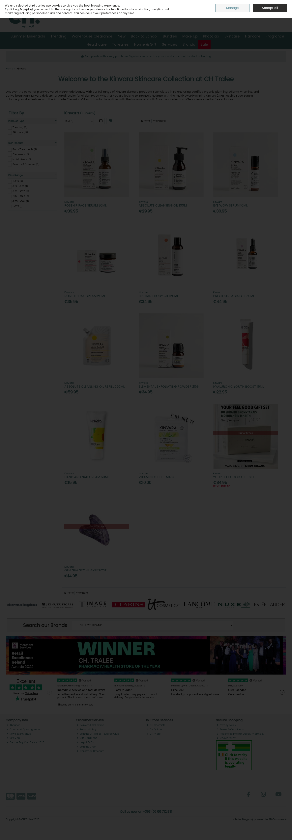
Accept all (270, 8)
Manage (232, 8)
